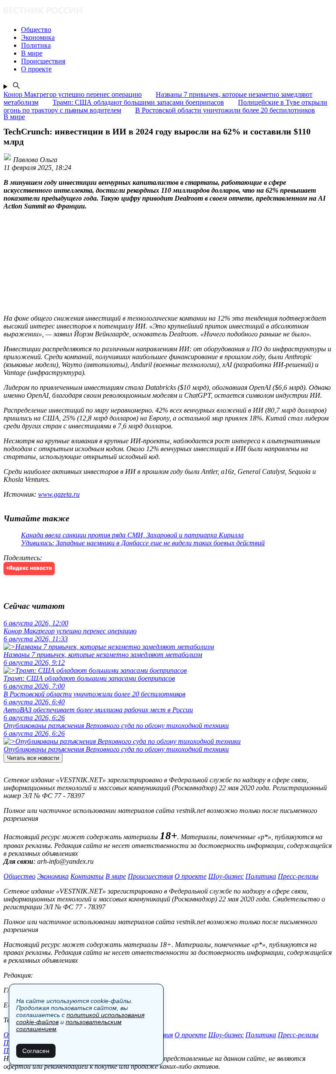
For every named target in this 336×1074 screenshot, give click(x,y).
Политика (260, 876)
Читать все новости (33, 758)
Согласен (35, 1050)
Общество (19, 876)
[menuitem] (176, 30)
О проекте (190, 876)
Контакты (87, 876)
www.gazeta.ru (59, 494)
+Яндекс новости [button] (29, 568)
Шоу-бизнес (226, 876)
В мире (115, 876)
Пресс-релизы (298, 876)
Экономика (53, 876)
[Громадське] (168, 11)
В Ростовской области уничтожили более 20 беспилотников (225, 110)
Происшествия (150, 876)
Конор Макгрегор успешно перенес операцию (73, 94)
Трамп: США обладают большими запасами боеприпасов (138, 102)
